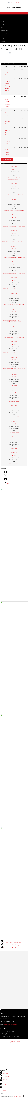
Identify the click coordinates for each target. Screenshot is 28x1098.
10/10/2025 (14, 215)
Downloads (3, 36)
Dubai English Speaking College (7, 103)
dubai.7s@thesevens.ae (10, 1024)
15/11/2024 (14, 277)
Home (2, 15)
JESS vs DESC (14, 448)
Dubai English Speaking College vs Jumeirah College (14, 226)
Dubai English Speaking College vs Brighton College (14, 273)
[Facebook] (5, 472)
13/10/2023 (14, 421)
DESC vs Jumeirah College (14, 463)
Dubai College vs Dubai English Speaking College (14, 304)
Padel (2, 27)
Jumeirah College (7, 142)
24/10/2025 (14, 166)
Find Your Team (4, 30)
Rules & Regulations (5, 33)
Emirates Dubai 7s (14, 7)
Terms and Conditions (8, 1031)
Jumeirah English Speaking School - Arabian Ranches (7, 87)
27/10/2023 (14, 374)
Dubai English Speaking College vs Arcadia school (14, 210)
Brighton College (7, 123)
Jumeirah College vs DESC (14, 416)
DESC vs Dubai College (14, 401)
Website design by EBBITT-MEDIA (10, 1042)
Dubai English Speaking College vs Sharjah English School (14, 241)
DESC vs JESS (14, 385)
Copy (17, 1096)
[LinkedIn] (5, 479)
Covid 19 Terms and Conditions (10, 1036)
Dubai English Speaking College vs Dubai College (14, 194)
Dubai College (7, 74)
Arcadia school (7, 114)
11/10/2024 (14, 326)
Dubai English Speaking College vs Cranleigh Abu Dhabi (14, 257)
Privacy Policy (5, 1034)
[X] (5, 476)
